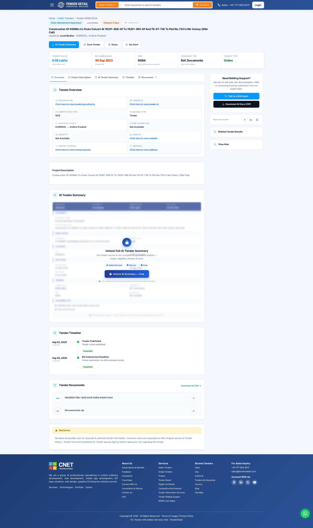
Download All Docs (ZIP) (238, 104)
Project (161, 476)
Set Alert (133, 44)
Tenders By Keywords (205, 480)
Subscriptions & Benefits (133, 467)
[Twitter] (247, 482)
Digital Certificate (166, 484)
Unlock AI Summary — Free (128, 274)
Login (258, 5)
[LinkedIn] (250, 119)
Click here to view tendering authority (75, 104)
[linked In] (241, 482)
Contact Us (127, 492)
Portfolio (79, 487)
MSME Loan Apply (166, 501)
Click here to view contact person (73, 149)
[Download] (194, 398)
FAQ (124, 497)
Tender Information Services (171, 492)
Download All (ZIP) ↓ (191, 385)
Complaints (127, 476)
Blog (197, 488)
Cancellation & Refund (132, 488)
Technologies (66, 487)
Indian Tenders (106, 5)
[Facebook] (244, 119)
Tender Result (164, 480)
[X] (257, 119)
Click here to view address (143, 149)
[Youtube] (254, 482)
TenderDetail (176, 519)
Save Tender (93, 44)
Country (198, 484)
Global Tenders (165, 472)
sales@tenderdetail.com (243, 471)
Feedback (126, 472)
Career (88, 487)
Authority (199, 476)
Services (53, 487)
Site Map (199, 492)
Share (115, 44)
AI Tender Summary (65, 44)
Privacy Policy (186, 516)
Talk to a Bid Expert (238, 96)
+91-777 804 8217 (240, 467)
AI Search (204, 5)
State (197, 467)
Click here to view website (143, 138)
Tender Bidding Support (169, 497)
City (197, 472)
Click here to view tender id (144, 104)
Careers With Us (129, 484)
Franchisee (127, 480)
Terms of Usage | (170, 516)
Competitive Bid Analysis (169, 488)
